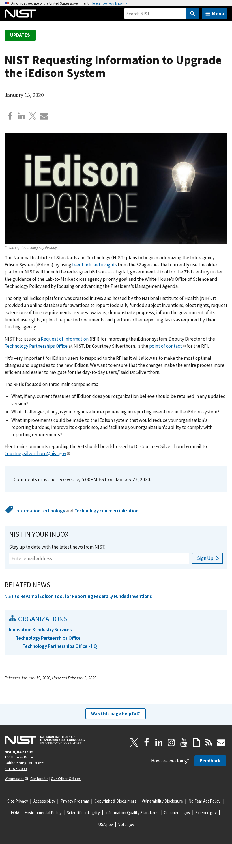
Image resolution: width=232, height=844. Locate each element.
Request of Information (65, 339)
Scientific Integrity (83, 812)
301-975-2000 (16, 768)
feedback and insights (94, 265)
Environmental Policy (43, 812)
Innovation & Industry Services (40, 629)
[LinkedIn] (159, 742)
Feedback (210, 761)
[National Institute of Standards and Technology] (45, 739)
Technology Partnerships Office (36, 346)
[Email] (44, 116)
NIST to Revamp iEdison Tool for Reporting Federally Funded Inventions (78, 596)
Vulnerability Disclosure (162, 801)
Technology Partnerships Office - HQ (60, 646)
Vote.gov (126, 824)
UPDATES (20, 35)
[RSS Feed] (209, 742)
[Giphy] (196, 742)
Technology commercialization (106, 511)
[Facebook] (10, 116)
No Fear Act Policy (204, 801)
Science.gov (206, 812)
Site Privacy (17, 801)
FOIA (15, 812)
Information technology (40, 511)
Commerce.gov (177, 812)
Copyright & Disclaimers (115, 801)
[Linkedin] (21, 116)
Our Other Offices (66, 778)
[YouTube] (184, 742)
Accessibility (44, 801)
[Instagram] (171, 742)
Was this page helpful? (115, 714)
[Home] (20, 13)
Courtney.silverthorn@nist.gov (35, 453)
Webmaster (14, 778)
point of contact (165, 346)
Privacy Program (75, 801)
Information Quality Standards (131, 812)
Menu (218, 13)
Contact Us (39, 778)
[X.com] (32, 116)
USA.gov (105, 824)
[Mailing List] (221, 742)
